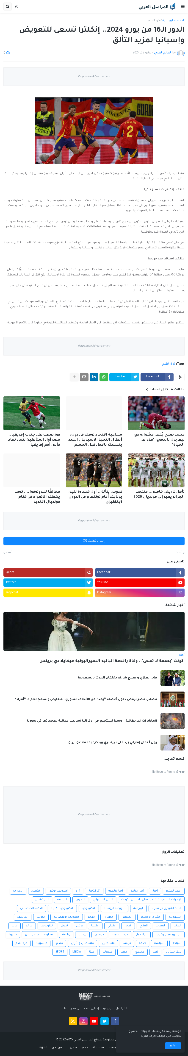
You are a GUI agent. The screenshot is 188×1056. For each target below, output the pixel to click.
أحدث (178, 552)
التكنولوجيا (89, 908)
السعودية (175, 917)
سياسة (159, 943)
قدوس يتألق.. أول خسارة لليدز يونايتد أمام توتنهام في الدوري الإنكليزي (95, 497)
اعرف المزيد (148, 1036)
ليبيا (155, 952)
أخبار (155, 891)
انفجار (128, 926)
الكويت (40, 917)
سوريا (13, 934)
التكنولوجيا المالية (62, 908)
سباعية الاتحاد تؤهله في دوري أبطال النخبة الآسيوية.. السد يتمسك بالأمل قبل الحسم (95, 440)
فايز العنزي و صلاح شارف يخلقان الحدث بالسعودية (117, 678)
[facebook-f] (115, 1021)
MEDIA (76, 952)
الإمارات (18, 891)
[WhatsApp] (104, 377)
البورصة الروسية (114, 908)
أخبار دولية (137, 891)
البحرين (80, 899)
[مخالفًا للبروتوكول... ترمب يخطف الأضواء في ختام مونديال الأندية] (31, 470)
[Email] (84, 377)
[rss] (73, 1021)
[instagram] (83, 1021)
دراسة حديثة (120, 934)
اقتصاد (36, 891)
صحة (142, 943)
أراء (78, 891)
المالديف (22, 917)
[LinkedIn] (94, 377)
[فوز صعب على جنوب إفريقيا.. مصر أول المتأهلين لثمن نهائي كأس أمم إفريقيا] (31, 413)
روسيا (82, 934)
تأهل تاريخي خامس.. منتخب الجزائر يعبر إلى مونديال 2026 (159, 494)
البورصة (138, 908)
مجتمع (139, 952)
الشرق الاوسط (150, 917)
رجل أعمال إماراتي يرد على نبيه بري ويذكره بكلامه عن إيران (112, 742)
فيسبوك (41, 943)
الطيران (108, 917)
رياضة (66, 934)
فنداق (59, 943)
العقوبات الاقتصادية (67, 917)
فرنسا (127, 943)
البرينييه (62, 899)
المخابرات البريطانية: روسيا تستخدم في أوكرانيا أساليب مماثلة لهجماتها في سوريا (92, 721)
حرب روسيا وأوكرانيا (168, 934)
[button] (182, 7)
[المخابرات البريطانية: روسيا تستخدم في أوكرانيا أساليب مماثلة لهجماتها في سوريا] (172, 721)
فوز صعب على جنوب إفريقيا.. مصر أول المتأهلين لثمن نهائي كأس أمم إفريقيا (33, 440)
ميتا (91, 952)
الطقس (127, 917)
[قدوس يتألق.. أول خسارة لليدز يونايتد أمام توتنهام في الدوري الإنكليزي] (94, 470)
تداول (64, 926)
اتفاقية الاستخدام (93, 1047)
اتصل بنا (71, 1047)
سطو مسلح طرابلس (39, 934)
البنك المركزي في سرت (166, 908)
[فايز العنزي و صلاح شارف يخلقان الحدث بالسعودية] (172, 678)
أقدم (8, 552)
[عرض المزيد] (74, 377)
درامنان (99, 934)
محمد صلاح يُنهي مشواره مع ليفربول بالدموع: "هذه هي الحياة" (159, 440)
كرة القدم (154, 20)
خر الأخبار (141, 934)
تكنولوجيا (47, 926)
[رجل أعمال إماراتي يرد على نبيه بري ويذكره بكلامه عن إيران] (172, 742)
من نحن (57, 1047)
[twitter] (104, 1021)
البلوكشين (42, 899)
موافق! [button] (173, 1045)
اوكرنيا (95, 926)
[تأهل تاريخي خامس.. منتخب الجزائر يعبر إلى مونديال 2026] (156, 470)
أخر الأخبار (94, 891)
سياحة (177, 943)
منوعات (107, 952)
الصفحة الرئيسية (174, 20)
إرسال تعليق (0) (94, 541)
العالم (91, 917)
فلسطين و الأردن (82, 943)
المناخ (144, 926)
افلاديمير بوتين (58, 891)
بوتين (79, 926)
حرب (14, 926)
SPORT (59, 952)
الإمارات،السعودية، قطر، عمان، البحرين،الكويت (151, 899)
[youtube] (94, 1021)
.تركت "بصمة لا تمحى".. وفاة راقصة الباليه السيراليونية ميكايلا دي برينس (112, 661)
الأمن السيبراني (103, 899)
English (42, 1047)
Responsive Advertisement (94, 76)
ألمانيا (177, 926)
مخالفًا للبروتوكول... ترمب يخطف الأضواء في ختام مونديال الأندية (37, 497)
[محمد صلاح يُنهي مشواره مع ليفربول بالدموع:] (156, 413)
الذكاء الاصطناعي (31, 908)
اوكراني (112, 926)
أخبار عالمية (115, 891)
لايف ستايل (173, 952)
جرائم (29, 926)
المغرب (161, 926)
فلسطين (108, 943)
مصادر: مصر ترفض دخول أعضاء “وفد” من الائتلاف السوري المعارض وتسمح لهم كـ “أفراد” (85, 699)
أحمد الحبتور (173, 891)
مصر (124, 952)
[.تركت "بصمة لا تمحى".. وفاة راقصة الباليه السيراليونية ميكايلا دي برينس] (94, 631)
